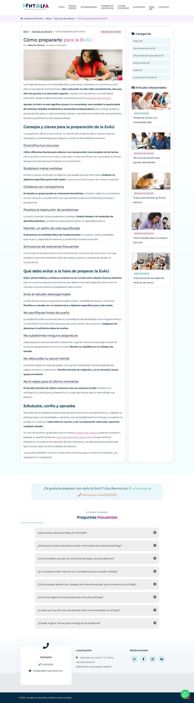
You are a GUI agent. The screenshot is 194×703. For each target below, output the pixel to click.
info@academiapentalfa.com (48, 670)
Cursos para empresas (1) (145, 77)
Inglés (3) (137, 70)
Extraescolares (89, 7)
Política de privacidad (59, 697)
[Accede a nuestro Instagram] (152, 659)
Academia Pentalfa (33, 18)
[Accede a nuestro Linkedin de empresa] (161, 659)
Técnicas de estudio (64, 18)
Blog (151, 7)
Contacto (164, 7)
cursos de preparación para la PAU (73, 437)
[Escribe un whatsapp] (134, 659)
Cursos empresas (123, 7)
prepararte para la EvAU (98, 98)
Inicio (61, 7)
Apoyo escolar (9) (141, 63)
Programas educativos (107, 7)
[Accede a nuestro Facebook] (143, 659)
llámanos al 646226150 (98, 495)
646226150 (47, 664)
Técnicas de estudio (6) (144, 48)
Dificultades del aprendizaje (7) (148, 55)
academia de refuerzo (86, 432)
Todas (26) (138, 41)
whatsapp (140, 488)
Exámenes (139, 7)
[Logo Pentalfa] (35, 6)
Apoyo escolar (73, 7)
